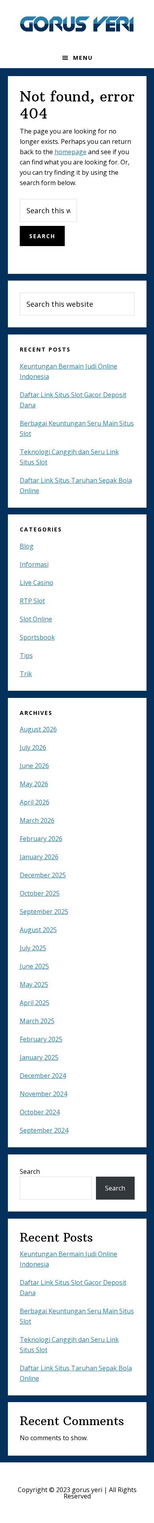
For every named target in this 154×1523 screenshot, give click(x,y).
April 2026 (34, 802)
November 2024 (43, 1093)
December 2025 (43, 875)
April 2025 (34, 1002)
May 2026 (34, 784)
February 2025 (41, 1039)
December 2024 (43, 1075)
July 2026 (33, 747)
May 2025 (34, 984)
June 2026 (34, 765)
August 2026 (38, 729)
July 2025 (33, 948)
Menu (83, 57)
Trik (26, 673)
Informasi (34, 564)
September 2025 (44, 911)
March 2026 (37, 820)
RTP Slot (32, 600)
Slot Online (36, 619)
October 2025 (40, 893)
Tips (26, 655)
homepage (70, 151)
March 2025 (37, 1021)
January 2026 (39, 856)
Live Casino (36, 582)
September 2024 (44, 1130)
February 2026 (41, 838)
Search (30, 1171)
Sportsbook (37, 637)
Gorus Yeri (77, 24)
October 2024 (40, 1112)
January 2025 (39, 1057)
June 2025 (34, 966)
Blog (27, 546)
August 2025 (38, 929)
